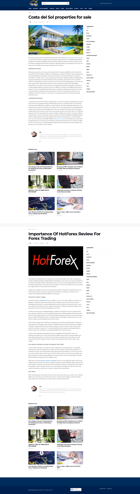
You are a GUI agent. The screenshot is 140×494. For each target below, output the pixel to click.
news (87, 69)
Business (35, 8)
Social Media (69, 8)
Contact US (109, 488)
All (87, 30)
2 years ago (31, 193)
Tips (85, 8)
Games (88, 50)
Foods (88, 47)
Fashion (52, 8)
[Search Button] (67, 3)
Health (58, 8)
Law (87, 61)
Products (89, 75)
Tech (81, 8)
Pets (87, 72)
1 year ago (31, 172)
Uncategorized (90, 91)
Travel (90, 8)
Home (29, 8)
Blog (87, 33)
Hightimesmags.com (32, 490)
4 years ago (35, 22)
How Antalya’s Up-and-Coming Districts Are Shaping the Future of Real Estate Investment (40, 168)
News (62, 8)
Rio (30, 22)
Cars (87, 38)
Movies (88, 63)
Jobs (87, 58)
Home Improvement (91, 55)
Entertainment (44, 8)
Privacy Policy (102, 488)
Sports (76, 8)
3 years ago (60, 193)
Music (88, 66)
